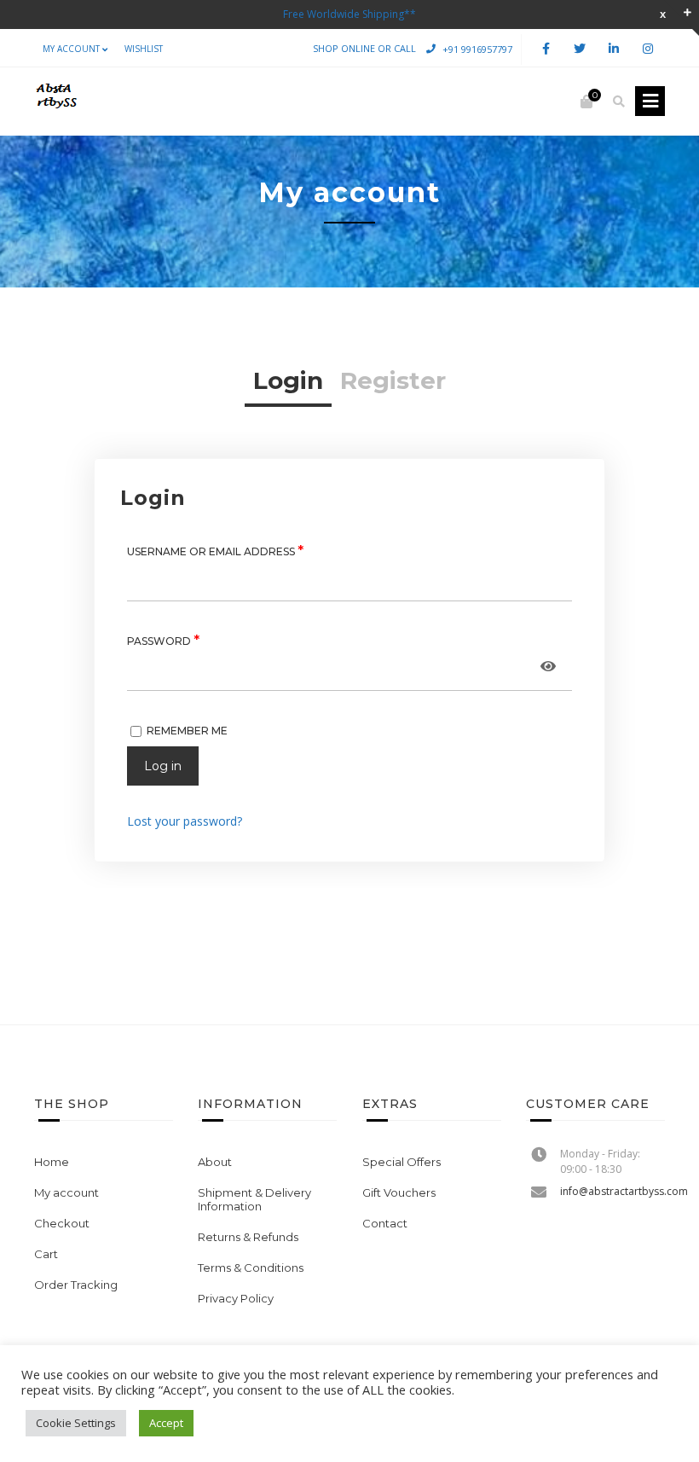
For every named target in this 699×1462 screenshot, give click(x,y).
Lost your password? (184, 821)
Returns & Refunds (248, 1237)
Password (163, 640)
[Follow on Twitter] (580, 49)
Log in (163, 766)
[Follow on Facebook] (546, 49)
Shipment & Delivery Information (254, 1199)
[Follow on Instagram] (648, 49)
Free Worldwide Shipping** (349, 14)
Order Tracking (76, 1284)
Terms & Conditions (250, 1267)
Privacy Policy (236, 1298)
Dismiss (662, 14)
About (215, 1162)
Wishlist (143, 49)
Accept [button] (166, 1422)
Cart (46, 1254)
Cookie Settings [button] (76, 1422)
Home (51, 1162)
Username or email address (215, 550)
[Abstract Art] (55, 101)
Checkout (62, 1223)
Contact (384, 1223)
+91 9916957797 (477, 48)
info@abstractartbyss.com (624, 1191)
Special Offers (401, 1162)
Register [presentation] (393, 380)
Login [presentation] (288, 380)
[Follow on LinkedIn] (614, 49)
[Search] (619, 101)
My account (71, 49)
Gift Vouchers (399, 1192)
